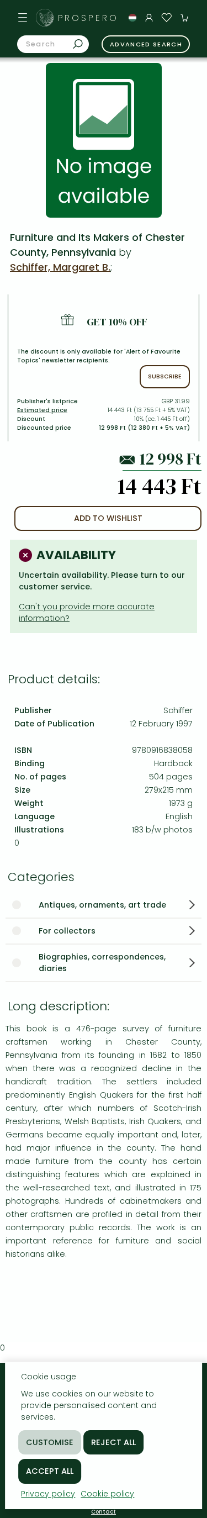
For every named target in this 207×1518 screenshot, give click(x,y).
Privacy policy (48, 1493)
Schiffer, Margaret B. (60, 267)
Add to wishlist (108, 518)
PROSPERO (88, 18)
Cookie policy (107, 1493)
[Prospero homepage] (45, 18)
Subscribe (165, 376)
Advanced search (146, 44)
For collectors (67, 930)
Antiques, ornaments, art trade (102, 904)
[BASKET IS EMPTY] (184, 18)
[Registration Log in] (149, 18)
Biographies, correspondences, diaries (102, 962)
